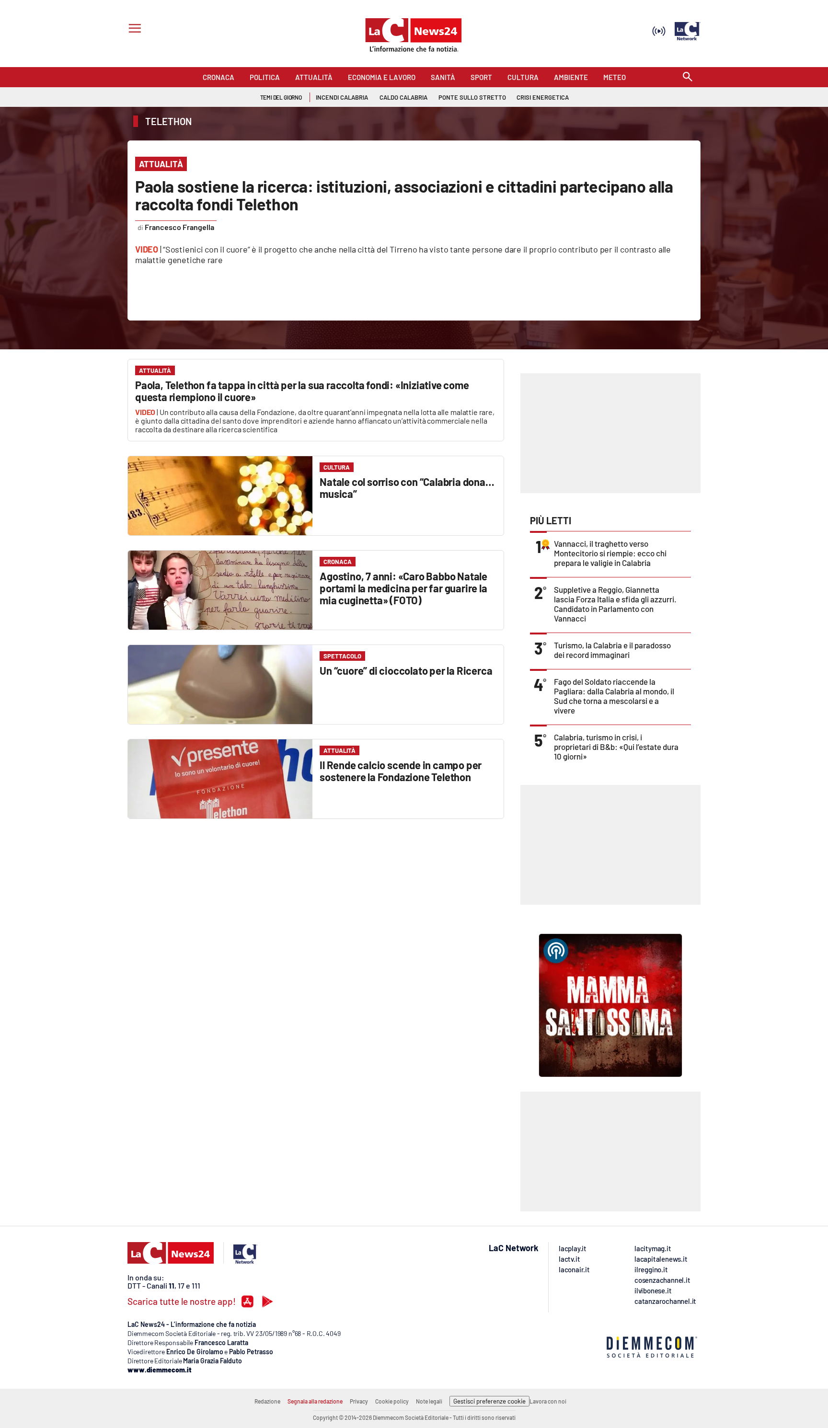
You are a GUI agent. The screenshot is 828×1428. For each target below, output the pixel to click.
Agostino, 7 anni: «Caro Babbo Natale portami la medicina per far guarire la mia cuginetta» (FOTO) (403, 588)
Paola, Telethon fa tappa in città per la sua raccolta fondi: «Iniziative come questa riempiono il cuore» (302, 391)
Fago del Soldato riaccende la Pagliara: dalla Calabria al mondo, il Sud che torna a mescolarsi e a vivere (614, 696)
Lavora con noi (547, 1401)
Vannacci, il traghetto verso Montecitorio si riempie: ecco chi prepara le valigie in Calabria (610, 553)
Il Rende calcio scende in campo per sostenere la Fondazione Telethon (401, 771)
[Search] (687, 77)
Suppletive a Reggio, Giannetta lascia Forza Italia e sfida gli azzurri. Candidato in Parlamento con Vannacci (615, 604)
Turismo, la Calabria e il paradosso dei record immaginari (612, 649)
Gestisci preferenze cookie (489, 1401)
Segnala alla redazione (315, 1401)
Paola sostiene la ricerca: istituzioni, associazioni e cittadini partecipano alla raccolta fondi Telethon (404, 195)
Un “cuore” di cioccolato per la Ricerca (406, 670)
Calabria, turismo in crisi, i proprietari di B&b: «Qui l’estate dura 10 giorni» (616, 746)
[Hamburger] (132, 29)
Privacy (359, 1401)
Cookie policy (392, 1401)
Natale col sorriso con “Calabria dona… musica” (407, 487)
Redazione (267, 1401)
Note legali (429, 1401)
